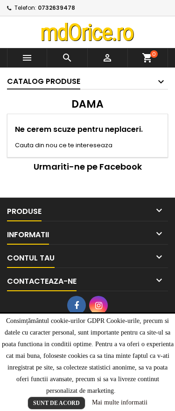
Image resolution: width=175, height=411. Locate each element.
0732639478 (56, 8)
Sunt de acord (56, 403)
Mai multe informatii (119, 402)
